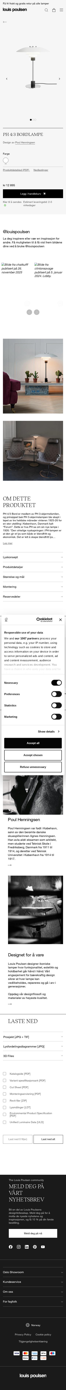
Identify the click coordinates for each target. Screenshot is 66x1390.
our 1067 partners (27, 638)
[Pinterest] (35, 1247)
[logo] (15, 12)
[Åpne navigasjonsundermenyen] (60, 12)
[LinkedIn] (27, 1247)
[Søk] (46, 10)
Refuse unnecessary (33, 766)
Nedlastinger (41, 169)
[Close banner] (60, 620)
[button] (31, 119)
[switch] (56, 694)
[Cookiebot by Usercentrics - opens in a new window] (38, 619)
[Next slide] (59, 79)
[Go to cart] (54, 10)
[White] (5, 160)
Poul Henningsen (25, 142)
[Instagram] (19, 1247)
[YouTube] (43, 1247)
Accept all (33, 743)
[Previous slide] (6, 79)
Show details (46, 731)
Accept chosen (33, 755)
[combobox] (33, 1036)
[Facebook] (10, 1247)
